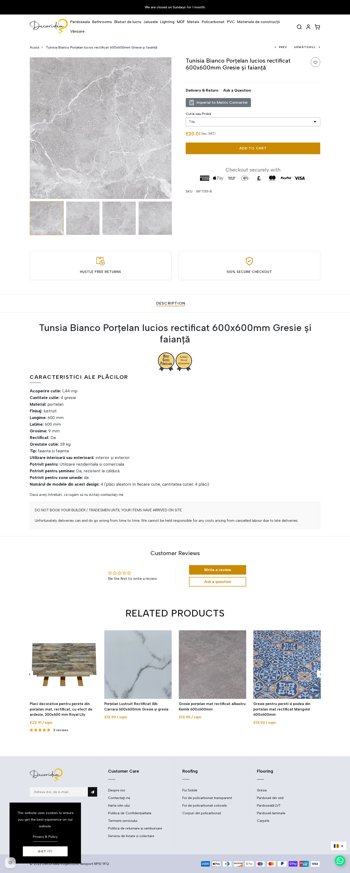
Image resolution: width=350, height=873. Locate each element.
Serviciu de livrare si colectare (131, 836)
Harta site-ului (119, 806)
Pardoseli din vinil (270, 798)
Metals (193, 22)
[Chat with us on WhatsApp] (340, 860)
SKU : (190, 191)
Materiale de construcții (258, 22)
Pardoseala (80, 22)
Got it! (45, 851)
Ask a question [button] (217, 581)
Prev (283, 47)
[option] (100, 128)
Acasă (34, 47)
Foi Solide (189, 790)
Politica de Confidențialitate (129, 813)
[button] (338, 846)
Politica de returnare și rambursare (135, 828)
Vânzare (77, 31)
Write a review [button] (217, 569)
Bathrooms (102, 22)
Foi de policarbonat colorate (204, 806)
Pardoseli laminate (271, 813)
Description (170, 303)
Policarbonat (213, 22)
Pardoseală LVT (269, 806)
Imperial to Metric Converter (222, 102)
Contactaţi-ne (119, 798)
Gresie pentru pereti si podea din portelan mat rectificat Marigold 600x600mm (281, 709)
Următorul (305, 47)
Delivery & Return (202, 90)
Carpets (263, 821)
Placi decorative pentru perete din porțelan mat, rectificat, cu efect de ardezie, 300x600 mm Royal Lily (61, 709)
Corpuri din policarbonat (201, 813)
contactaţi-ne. (112, 495)
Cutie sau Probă (198, 114)
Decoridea (51, 864)
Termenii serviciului (122, 821)
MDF (181, 22)
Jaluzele (151, 22)
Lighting (167, 22)
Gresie (262, 790)
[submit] (92, 792)
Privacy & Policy (45, 837)
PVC (231, 22)
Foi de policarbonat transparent (207, 798)
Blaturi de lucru (127, 22)
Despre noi (116, 790)
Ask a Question (237, 90)
